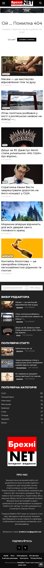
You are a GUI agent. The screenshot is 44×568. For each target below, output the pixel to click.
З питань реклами (10, 558)
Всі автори (34, 556)
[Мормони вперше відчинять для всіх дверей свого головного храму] (22, 211)
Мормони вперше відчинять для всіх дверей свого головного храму (21, 227)
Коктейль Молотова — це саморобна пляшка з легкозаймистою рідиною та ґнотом (21, 266)
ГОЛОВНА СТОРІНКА (26, 39)
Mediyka (20, 562)
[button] (40, 3)
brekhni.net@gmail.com (30, 532)
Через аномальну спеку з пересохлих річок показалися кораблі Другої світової (29, 362)
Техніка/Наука (7, 397)
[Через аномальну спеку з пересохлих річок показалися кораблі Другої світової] (7, 363)
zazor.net (22, 565)
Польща (4, 415)
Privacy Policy (36, 558)
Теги (12, 556)
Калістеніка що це (23, 348)
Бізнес (4, 423)
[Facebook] (19, 547)
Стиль (3, 412)
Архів (6, 556)
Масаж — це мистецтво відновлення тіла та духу (18, 81)
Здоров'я (5, 419)
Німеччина (6, 401)
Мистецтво (6, 404)
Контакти (24, 558)
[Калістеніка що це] (7, 351)
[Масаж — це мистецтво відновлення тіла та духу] (22, 66)
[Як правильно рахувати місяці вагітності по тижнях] (7, 377)
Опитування (22, 556)
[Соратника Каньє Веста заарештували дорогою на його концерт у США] (22, 174)
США (3, 393)
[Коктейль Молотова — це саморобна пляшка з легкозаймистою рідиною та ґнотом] (22, 248)
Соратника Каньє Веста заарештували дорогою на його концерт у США (19, 190)
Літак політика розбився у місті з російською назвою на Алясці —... (21, 116)
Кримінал (5, 408)
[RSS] (25, 547)
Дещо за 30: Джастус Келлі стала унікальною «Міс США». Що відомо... (21, 153)
